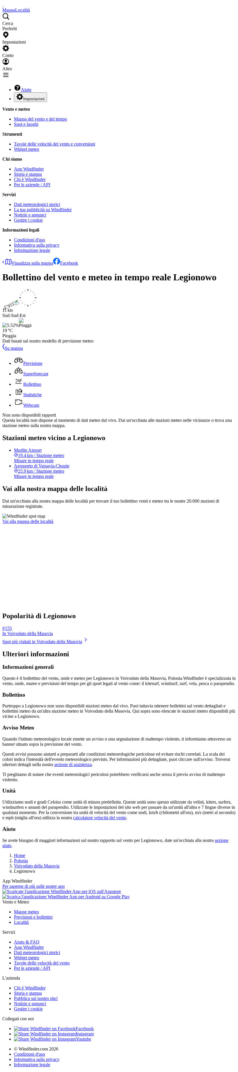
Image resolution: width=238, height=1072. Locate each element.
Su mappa (14, 348)
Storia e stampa (28, 174)
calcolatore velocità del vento (99, 817)
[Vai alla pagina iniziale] (2, 4)
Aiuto (26, 89)
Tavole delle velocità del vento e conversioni (54, 143)
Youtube (83, 1039)
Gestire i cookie (28, 220)
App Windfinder (29, 168)
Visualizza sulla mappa (32, 263)
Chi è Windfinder (30, 179)
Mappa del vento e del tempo (40, 118)
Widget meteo (26, 149)
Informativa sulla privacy (36, 245)
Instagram (85, 1033)
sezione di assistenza (73, 764)
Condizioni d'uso (29, 239)
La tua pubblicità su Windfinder (43, 209)
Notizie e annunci (30, 214)
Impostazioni (34, 99)
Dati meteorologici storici (37, 204)
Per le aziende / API (32, 184)
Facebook (69, 263)
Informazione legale (32, 250)
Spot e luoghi (26, 124)
